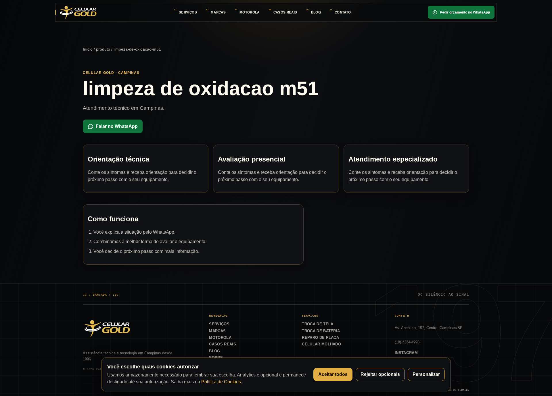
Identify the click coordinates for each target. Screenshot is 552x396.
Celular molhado (321, 344)
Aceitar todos (333, 374)
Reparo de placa (320, 337)
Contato (343, 12)
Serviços (188, 12)
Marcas (218, 12)
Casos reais (285, 12)
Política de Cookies (221, 381)
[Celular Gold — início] (78, 12)
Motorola (249, 12)
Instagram (406, 353)
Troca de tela (317, 324)
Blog (316, 12)
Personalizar (426, 374)
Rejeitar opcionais (380, 374)
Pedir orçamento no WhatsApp (465, 12)
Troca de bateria (321, 331)
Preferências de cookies (450, 389)
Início (88, 49)
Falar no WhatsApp (117, 126)
